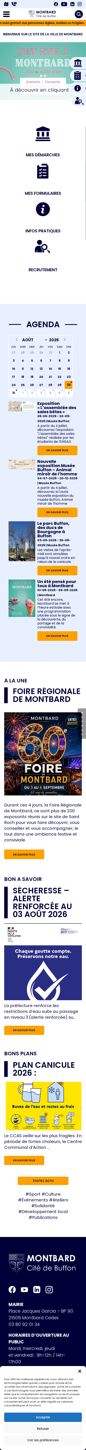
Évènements (35, 1200)
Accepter (43, 1417)
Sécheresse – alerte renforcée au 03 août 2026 (42, 902)
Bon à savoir (23, 879)
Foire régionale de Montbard (47, 695)
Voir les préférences (43, 1440)
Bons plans (20, 1053)
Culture (53, 1194)
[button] (80, 1371)
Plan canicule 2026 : (44, 1068)
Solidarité (45, 1206)
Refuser (43, 1429)
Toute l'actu (43, 1181)
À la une (15, 680)
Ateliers (60, 1200)
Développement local (45, 1211)
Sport (34, 1194)
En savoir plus (57, 450)
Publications (45, 1217)
